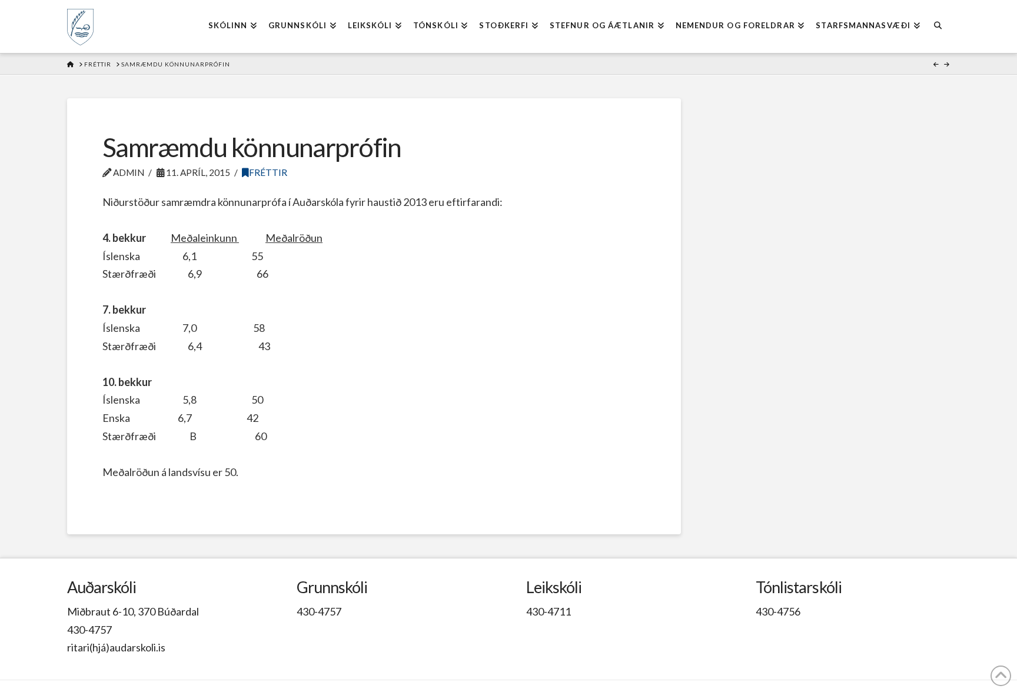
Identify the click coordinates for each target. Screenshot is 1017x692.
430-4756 (778, 611)
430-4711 (548, 611)
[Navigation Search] (938, 26)
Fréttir (268, 172)
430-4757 (89, 629)
